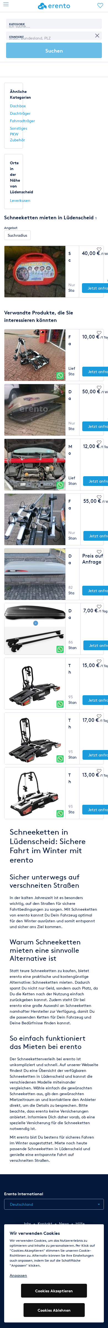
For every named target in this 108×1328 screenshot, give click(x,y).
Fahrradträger (22, 120)
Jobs (27, 1223)
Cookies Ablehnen (54, 1310)
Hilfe (80, 1223)
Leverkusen (20, 200)
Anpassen (18, 1275)
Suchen (54, 50)
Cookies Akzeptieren (54, 1290)
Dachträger (20, 113)
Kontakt (45, 1223)
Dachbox (18, 105)
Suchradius (17, 235)
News (64, 1223)
